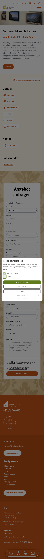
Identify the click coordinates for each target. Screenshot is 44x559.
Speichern (22, 291)
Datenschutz (25, 298)
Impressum (19, 298)
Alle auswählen (22, 282)
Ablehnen (22, 286)
